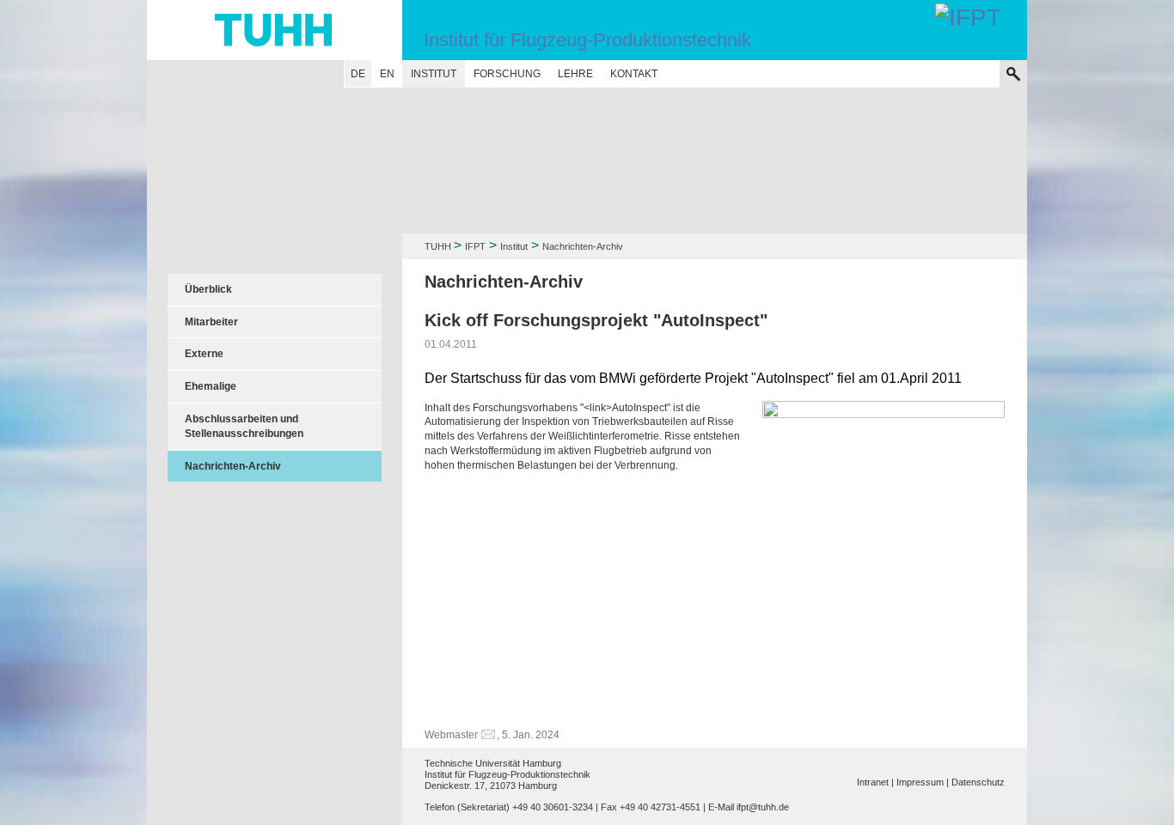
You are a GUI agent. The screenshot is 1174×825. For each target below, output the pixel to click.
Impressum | (922, 782)
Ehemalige (210, 386)
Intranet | (875, 782)
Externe (204, 354)
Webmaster (451, 735)
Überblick (208, 289)
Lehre (575, 74)
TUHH (438, 246)
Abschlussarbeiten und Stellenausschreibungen (244, 426)
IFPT (475, 246)
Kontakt (633, 74)
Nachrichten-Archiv (233, 466)
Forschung (507, 74)
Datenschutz (978, 782)
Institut (433, 74)
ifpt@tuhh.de (763, 807)
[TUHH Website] (274, 30)
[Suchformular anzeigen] (1013, 74)
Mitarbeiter (211, 322)
